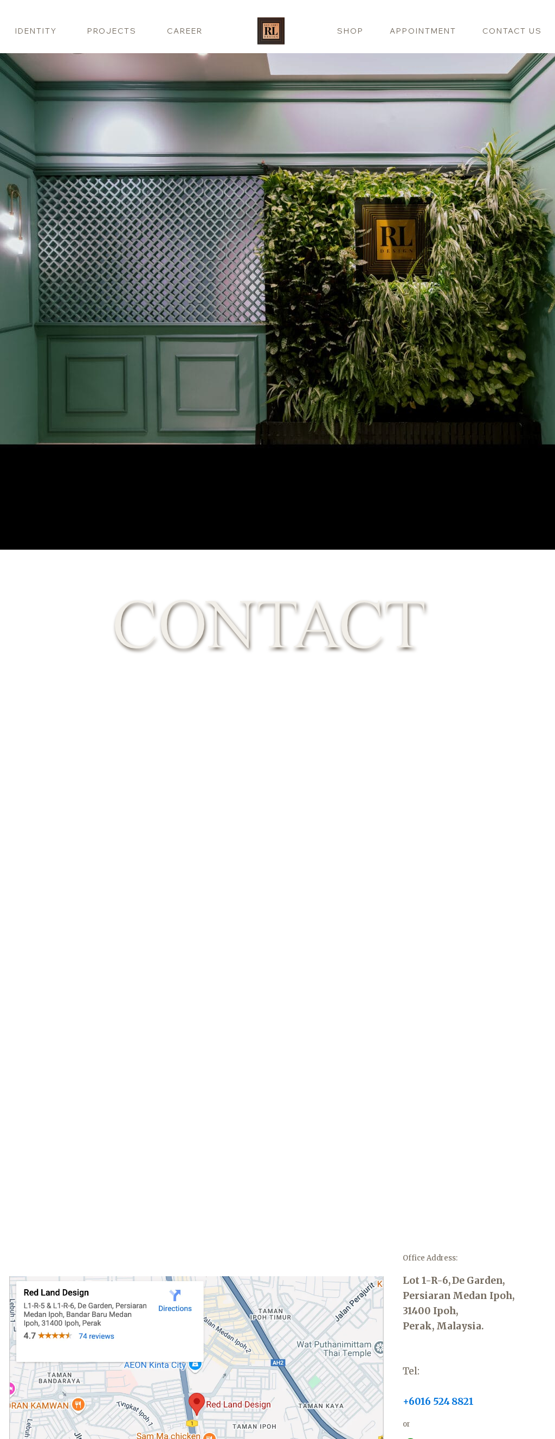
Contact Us (512, 31)
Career (185, 31)
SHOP (350, 31)
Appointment (423, 31)
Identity (36, 31)
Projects (112, 31)
